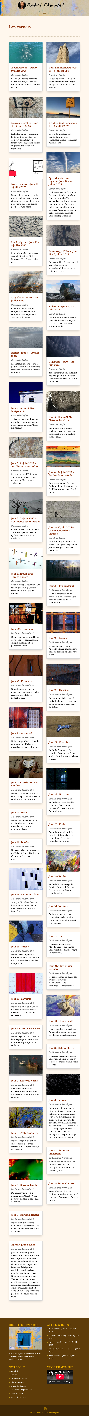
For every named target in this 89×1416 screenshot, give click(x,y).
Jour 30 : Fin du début (61, 586)
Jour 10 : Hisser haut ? (61, 1021)
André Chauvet (36, 1413)
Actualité (14, 1371)
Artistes (14, 1375)
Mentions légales (52, 1413)
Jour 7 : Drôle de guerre (24, 1133)
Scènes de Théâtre (18, 1397)
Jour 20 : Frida (57, 824)
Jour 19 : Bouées (20, 842)
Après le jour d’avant (23, 1244)
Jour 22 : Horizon (59, 794)
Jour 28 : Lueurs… (58, 638)
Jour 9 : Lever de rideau (24, 1080)
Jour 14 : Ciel (56, 936)
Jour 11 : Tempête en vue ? (25, 1028)
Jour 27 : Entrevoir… (22, 681)
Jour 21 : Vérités (20, 812)
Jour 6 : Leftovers (58, 1100)
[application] (60, 1377)
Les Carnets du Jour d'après (22, 633)
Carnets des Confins (19, 75)
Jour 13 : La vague (21, 998)
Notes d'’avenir (17, 1394)
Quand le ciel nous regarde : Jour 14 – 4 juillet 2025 (60, 181)
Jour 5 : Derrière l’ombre (25, 1185)
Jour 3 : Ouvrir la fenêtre (25, 1215)
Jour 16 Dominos (58, 906)
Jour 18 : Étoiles (57, 876)
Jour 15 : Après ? (20, 946)
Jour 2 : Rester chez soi (62, 1183)
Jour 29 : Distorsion (22, 629)
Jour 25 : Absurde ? (21, 733)
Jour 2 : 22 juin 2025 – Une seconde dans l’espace (61, 530)
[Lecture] (50, 1382)
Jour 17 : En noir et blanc (25, 894)
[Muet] (67, 1382)
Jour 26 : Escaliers (59, 690)
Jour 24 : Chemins (59, 742)
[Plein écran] (70, 1382)
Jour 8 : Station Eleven (62, 1048)
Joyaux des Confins (18, 1386)
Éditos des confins (18, 1382)
